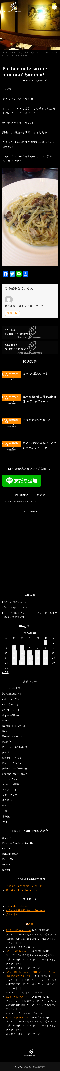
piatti (5, 752)
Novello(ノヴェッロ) (14, 736)
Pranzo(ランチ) (11, 763)
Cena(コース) (10, 704)
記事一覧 (12, 313)
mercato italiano (17, 906)
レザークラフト (11, 795)
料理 (4, 805)
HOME (6, 864)
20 (30, 657)
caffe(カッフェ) (11, 699)
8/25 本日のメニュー (18, 1017)
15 (45, 652)
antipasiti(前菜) (12, 688)
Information (10, 853)
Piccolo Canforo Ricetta (18, 843)
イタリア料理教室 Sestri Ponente (25, 910)
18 (14, 657)
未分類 (6, 816)
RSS (31, 923)
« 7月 (5, 672)
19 (22, 657)
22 (45, 657)
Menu (6, 720)
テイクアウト (9, 789)
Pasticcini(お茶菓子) (14, 747)
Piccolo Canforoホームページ (24, 885)
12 (22, 652)
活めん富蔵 (12, 914)
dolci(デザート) (11, 709)
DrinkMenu (9, 859)
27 (30, 662)
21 (37, 657)
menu (6, 869)
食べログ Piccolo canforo (22, 890)
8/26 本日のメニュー (18, 996)
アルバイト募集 (10, 784)
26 (22, 662)
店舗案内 (7, 800)
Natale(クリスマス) (13, 725)
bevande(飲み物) (12, 693)
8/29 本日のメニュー (15, 602)
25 (14, 662)
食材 (4, 821)
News (5, 731)
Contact (7, 848)
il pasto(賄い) (10, 715)
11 (14, 652)
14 (37, 652)
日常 (4, 811)
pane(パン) (9, 741)
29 (45, 662)
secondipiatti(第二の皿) (16, 773)
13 (30, 652)
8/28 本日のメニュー (15, 607)
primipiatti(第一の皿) (37, 80)
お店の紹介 (8, 837)
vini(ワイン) (9, 779)
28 (37, 662)
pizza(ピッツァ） (12, 757)
